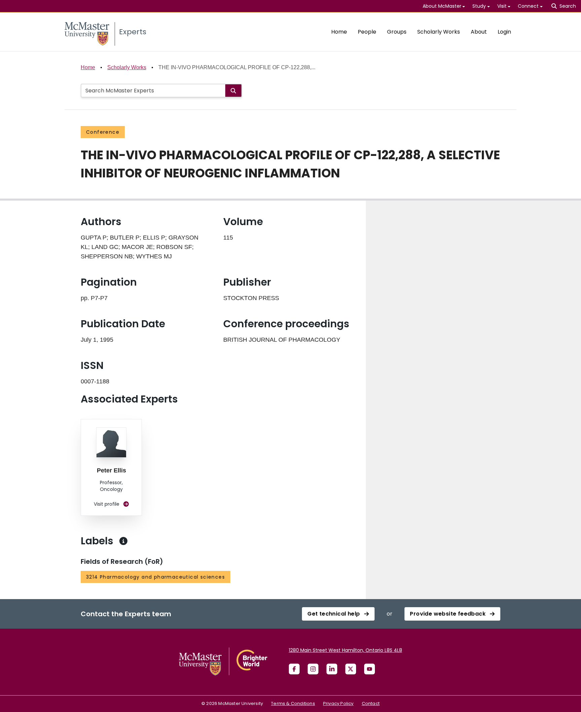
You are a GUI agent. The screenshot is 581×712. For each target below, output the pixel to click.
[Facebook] (294, 669)
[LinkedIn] (331, 669)
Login (504, 32)
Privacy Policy (338, 703)
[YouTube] (369, 669)
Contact (371, 703)
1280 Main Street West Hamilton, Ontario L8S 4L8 (345, 650)
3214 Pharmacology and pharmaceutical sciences (155, 577)
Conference (102, 132)
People (367, 32)
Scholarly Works (438, 32)
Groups (396, 32)
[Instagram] (313, 669)
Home (339, 32)
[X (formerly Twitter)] (350, 669)
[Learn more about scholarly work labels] (123, 541)
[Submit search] (233, 90)
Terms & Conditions (293, 703)
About (479, 32)
